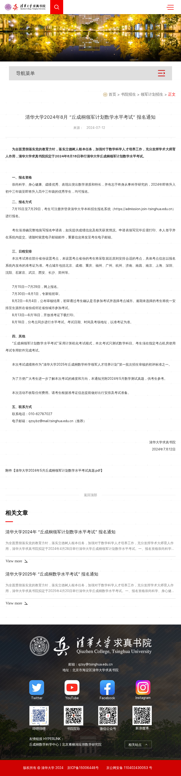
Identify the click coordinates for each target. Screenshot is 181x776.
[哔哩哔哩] (39, 718)
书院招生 (128, 94)
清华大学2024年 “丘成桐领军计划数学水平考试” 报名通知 (60, 531)
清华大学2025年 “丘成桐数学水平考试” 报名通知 (51, 574)
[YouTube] (72, 690)
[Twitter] (36, 690)
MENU (170, 7)
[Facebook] (107, 690)
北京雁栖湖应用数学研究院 (82, 744)
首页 (112, 94)
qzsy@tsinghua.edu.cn (95, 664)
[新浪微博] (142, 718)
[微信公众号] (108, 718)
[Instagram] (143, 690)
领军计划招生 (152, 94)
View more (14, 561)
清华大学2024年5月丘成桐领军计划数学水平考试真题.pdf (58, 470)
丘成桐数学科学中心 (44, 744)
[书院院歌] (73, 718)
